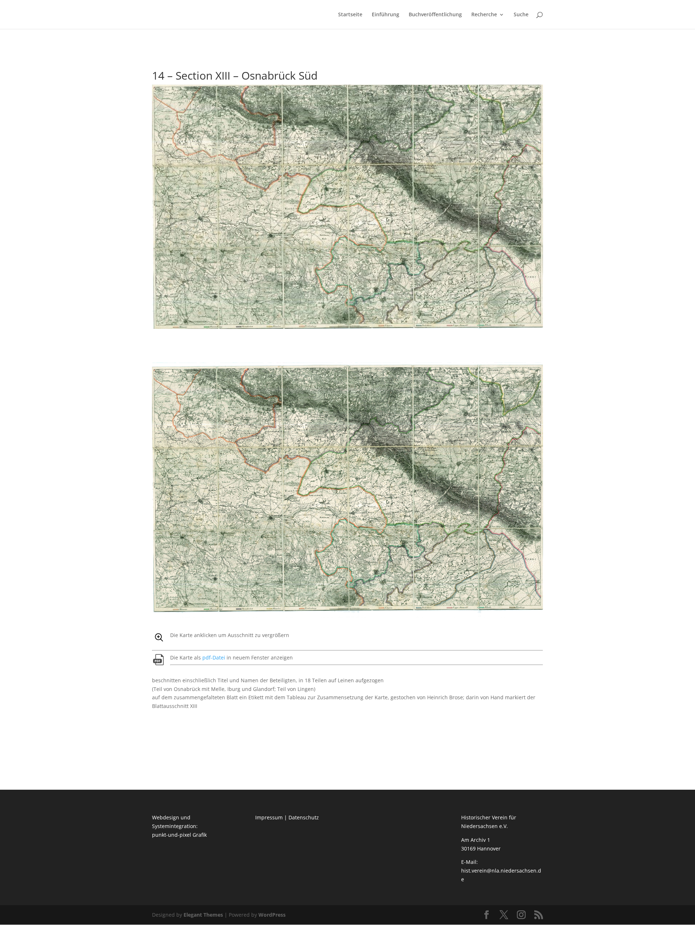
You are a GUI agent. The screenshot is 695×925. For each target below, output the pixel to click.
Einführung (385, 15)
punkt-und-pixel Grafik (179, 834)
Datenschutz (303, 817)
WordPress (272, 914)
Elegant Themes (203, 914)
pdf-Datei (213, 657)
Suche (521, 15)
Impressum (269, 817)
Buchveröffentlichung (435, 15)
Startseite (350, 15)
